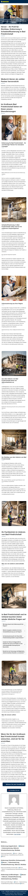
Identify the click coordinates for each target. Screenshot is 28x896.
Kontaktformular (22, 891)
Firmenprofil (20, 894)
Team (15, 893)
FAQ (8, 893)
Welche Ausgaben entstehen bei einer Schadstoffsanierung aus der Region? (12, 631)
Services (4, 893)
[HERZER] (5, 1)
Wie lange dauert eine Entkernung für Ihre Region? (13, 625)
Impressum (7, 894)
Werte (24, 893)
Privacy (12, 894)
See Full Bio (17, 834)
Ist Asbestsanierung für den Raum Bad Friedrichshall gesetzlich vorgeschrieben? (13, 637)
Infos (16, 894)
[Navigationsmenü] (25, 2)
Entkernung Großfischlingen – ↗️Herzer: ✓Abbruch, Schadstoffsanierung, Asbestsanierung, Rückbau (13, 877)
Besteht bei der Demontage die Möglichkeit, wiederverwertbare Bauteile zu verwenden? (13, 652)
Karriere (11, 893)
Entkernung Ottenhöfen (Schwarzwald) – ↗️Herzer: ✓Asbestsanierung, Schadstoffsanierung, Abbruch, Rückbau (13, 862)
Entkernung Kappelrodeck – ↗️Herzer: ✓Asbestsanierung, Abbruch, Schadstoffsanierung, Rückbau (13, 848)
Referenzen (19, 893)
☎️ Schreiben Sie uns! (14, 790)
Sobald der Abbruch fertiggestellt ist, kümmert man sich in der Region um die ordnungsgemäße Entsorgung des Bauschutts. (12, 644)
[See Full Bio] (20, 834)
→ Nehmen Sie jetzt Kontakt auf (14, 784)
